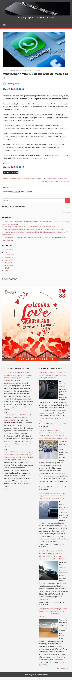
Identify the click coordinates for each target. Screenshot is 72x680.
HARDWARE (8, 260)
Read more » (43, 421)
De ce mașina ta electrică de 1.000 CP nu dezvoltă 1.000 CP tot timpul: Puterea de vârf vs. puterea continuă (53, 375)
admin (16, 84)
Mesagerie (7, 172)
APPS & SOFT (31, 70)
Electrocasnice (9, 257)
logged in (15, 192)
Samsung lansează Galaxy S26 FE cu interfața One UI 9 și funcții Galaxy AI (30, 227)
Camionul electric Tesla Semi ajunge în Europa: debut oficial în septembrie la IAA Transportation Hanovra (18, 454)
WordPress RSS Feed (64, 668)
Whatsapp (15, 172)
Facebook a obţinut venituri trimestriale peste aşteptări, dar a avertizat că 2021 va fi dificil (35, 178)
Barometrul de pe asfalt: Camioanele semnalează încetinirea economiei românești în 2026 (18, 417)
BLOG (6, 252)
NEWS (38, 70)
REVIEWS (7, 271)
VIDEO (6, 273)
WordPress (36, 675)
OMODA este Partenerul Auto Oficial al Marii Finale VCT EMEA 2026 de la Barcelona (33, 229)
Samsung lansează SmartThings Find (55, 181)
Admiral (45, 675)
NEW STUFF (8, 265)
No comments (20, 70)
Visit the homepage (66, 212)
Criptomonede (9, 255)
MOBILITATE (9, 263)
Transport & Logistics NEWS (17, 368)
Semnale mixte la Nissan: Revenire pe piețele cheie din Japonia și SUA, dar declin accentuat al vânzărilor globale (52, 496)
